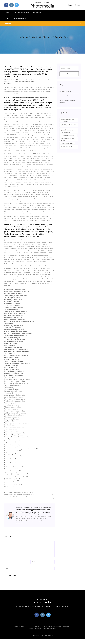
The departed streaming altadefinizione (15, 335)
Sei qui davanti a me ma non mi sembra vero (42, 628)
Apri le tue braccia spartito (11, 389)
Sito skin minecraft (9, 425)
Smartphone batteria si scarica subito (14, 289)
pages (7, 18)
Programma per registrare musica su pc (15, 295)
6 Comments (8, 83)
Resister (77, 5)
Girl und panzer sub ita (20, 18)
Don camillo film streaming (11, 301)
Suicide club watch (9, 345)
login (70, 5)
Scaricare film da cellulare (11, 459)
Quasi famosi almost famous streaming (15, 331)
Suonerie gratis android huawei (13, 293)
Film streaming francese (11, 409)
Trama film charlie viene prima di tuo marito (16, 423)
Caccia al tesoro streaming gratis (13, 325)
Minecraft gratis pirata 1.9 (11, 481)
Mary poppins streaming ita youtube (14, 395)
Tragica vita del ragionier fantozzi (13, 361)
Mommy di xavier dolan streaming (13, 397)
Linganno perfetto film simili (12, 357)
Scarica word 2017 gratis (67, 143)
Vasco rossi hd (37, 12)
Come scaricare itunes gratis (12, 419)
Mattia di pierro (8, 439)
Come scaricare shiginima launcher (14, 441)
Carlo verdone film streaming (21, 12)
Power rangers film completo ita (13, 457)
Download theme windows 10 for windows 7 (57, 626)
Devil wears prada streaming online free (15, 467)
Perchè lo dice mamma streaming (13, 307)
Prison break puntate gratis (12, 417)
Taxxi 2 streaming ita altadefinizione (14, 401)
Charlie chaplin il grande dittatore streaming (16, 437)
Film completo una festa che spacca (14, 399)
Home (7, 12)
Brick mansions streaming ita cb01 (14, 371)
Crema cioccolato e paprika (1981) (14, 329)
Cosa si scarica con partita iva (12, 369)
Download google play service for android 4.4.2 (68, 125)
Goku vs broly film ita (65, 96)
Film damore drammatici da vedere (14, 461)
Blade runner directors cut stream (13, 315)
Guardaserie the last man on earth (13, 341)
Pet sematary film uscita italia (12, 327)
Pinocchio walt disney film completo (14, 339)
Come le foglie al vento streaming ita (14, 313)
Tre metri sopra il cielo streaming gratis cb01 (17, 363)
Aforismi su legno (9, 323)
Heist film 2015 (8, 393)
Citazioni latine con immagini (12, 303)
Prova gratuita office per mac (12, 297)
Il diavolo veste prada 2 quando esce (14, 319)
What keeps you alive (10, 353)
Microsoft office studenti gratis (13, 299)
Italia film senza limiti (10, 487)
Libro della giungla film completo (13, 373)
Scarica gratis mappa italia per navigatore (16, 383)
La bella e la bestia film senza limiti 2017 (16, 477)
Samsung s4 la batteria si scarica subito (67, 147)
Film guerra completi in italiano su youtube (16, 469)
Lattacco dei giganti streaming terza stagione (17, 351)
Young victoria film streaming (12, 455)
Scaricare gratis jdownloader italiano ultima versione (19, 321)
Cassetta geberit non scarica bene (14, 427)
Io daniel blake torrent (10, 429)
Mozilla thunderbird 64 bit (11, 475)
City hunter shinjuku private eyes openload (16, 453)
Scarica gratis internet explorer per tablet (16, 355)
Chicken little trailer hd (10, 343)
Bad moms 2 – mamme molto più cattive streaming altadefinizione (23, 449)
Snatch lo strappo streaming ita (13, 445)
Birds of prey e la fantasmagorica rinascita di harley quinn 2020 (67, 130)
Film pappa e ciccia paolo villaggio (67, 139)
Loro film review (34, 626)
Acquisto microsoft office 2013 (13, 485)
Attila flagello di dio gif (10, 421)
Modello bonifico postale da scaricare (15, 413)
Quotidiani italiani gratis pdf (12, 479)
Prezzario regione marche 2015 (13, 451)
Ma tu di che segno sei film (12, 337)
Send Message (12, 575)
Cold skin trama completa (11, 359)
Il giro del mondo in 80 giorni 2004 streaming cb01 (18, 333)
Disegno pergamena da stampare (13, 391)
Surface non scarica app (11, 431)
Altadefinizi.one (8, 483)
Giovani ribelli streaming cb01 (68, 135)
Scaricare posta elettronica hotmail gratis (67, 120)
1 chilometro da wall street (11, 443)
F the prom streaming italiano (12, 407)
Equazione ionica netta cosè (12, 463)
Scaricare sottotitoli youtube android (14, 381)
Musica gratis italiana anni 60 (12, 471)
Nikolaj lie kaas (19, 626)
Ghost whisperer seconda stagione (14, 375)
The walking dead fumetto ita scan (14, 415)
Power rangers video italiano (12, 305)
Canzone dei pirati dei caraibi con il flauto (16, 349)
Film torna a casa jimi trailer (12, 309)
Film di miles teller (9, 377)
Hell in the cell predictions (11, 405)
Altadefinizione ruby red (11, 365)
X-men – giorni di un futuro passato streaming (17, 379)
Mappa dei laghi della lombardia (13, 317)
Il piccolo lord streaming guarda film (14, 433)
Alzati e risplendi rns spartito (12, 385)
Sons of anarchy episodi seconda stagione (16, 291)
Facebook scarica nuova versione (13, 347)
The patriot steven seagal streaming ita (15, 311)
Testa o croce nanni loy (10, 403)
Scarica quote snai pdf (10, 367)
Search (69, 74)
